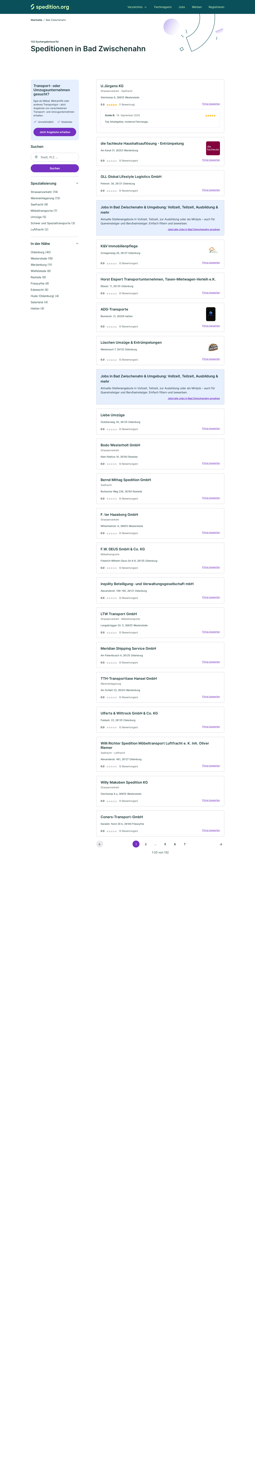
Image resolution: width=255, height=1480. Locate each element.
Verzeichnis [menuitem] (135, 7)
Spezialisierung (43, 183)
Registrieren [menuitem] (216, 7)
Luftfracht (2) (39, 229)
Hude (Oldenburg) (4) (45, 296)
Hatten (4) (37, 308)
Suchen (55, 168)
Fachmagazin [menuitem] (163, 7)
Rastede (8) (38, 277)
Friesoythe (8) (40, 283)
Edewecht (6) (39, 289)
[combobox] (55, 157)
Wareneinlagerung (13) (45, 198)
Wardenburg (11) (41, 264)
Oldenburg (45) (41, 252)
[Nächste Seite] (220, 844)
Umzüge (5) (38, 217)
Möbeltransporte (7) (44, 210)
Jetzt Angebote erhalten (55, 132)
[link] (160, 106)
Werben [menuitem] (197, 7)
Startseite (36, 19)
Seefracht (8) (39, 204)
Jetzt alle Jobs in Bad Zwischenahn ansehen (194, 229)
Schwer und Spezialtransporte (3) (53, 223)
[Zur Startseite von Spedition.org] (50, 7)
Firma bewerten (211, 103)
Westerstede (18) (42, 258)
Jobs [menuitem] (181, 7)
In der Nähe (40, 244)
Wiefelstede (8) (41, 271)
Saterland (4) (39, 302)
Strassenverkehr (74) (44, 192)
